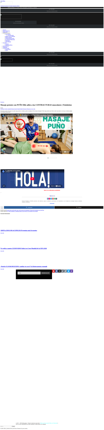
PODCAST (5, 32)
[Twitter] (68, 271)
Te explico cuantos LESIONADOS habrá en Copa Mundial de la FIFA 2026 (23, 248)
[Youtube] (53, 271)
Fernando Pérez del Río (9, 38)
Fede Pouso (7, 40)
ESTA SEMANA (6, 30)
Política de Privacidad (44, 423)
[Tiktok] (62, 271)
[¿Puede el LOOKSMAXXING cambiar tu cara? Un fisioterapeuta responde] (11, 263)
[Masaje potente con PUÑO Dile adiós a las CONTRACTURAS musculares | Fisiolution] (36, 100)
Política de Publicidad (53, 423)
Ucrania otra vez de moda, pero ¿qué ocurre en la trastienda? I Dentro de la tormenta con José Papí (25, 210)
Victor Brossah (8, 41)
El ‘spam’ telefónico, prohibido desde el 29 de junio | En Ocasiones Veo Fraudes (22, 211)
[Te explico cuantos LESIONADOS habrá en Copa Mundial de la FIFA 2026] (11, 245)
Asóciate (7, 43)
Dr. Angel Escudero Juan (10, 39)
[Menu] (0, 56)
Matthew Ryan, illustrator (10, 36)
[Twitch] (71, 271)
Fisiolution (2, 102)
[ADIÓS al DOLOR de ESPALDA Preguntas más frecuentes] (11, 227)
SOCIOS (4, 42)
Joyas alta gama (11, 35)
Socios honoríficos (8, 44)
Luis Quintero (8, 34)
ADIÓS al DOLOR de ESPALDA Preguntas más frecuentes (18, 230)
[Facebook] (56, 271)
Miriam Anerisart (8, 37)
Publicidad (5, 47)
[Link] (65, 271)
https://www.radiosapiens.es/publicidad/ (52, 190)
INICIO (4, 29)
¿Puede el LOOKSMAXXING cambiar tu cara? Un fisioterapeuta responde (23, 266)
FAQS (6, 50)
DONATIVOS (6, 46)
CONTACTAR (6, 48)
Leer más (2, 232)
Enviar (13, 426)
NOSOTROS (8, 49)
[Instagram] (59, 271)
